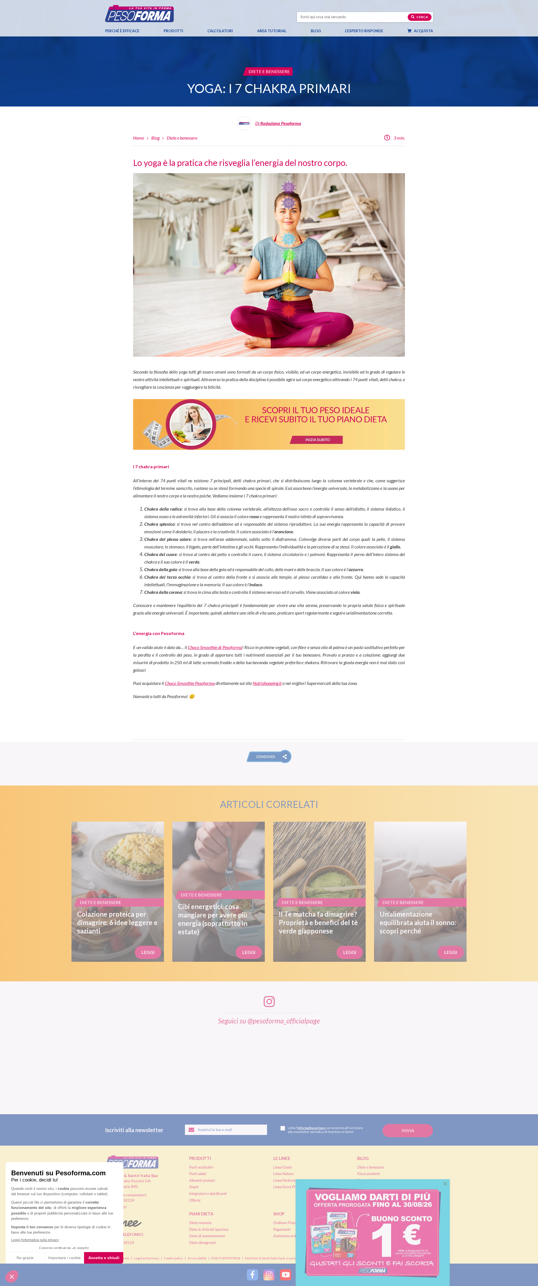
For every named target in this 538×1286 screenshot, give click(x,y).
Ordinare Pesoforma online (294, 1222)
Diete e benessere (182, 137)
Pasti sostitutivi (201, 1167)
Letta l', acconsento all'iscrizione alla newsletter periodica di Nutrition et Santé (325, 1130)
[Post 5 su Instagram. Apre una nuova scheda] (327, 1066)
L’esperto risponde (364, 31)
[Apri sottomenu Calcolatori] (238, 31)
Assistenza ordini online (291, 1235)
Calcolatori (220, 31)
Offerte (194, 1200)
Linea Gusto (282, 1167)
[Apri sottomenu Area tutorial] (291, 31)
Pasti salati (197, 1173)
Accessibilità (197, 1258)
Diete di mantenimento (207, 1235)
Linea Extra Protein (288, 1186)
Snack (194, 1186)
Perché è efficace (122, 31)
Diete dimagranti (202, 1242)
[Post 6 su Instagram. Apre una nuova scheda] (385, 1066)
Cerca (422, 17)
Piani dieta (201, 1213)
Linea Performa (285, 1180)
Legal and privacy (146, 1258)
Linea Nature (283, 1173)
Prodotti (173, 31)
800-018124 (123, 1242)
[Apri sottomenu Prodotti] (188, 31)
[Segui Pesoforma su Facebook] (252, 1274)
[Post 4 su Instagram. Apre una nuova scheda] (269, 1066)
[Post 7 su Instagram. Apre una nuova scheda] (442, 1066)
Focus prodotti (368, 1173)
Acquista (423, 31)
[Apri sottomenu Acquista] (438, 31)
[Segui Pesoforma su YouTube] (285, 1274)
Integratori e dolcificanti (208, 1193)
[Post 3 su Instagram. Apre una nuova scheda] (211, 1066)
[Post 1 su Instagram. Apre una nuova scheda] (96, 1066)
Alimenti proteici (202, 1180)
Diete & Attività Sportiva (208, 1229)
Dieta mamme (200, 1222)
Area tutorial (271, 31)
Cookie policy (173, 1258)
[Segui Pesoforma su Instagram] (269, 1274)
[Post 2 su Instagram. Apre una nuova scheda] (154, 1066)
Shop (278, 1213)
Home (138, 137)
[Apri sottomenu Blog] (326, 31)
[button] (269, 756)
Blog (316, 31)
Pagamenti (281, 1229)
